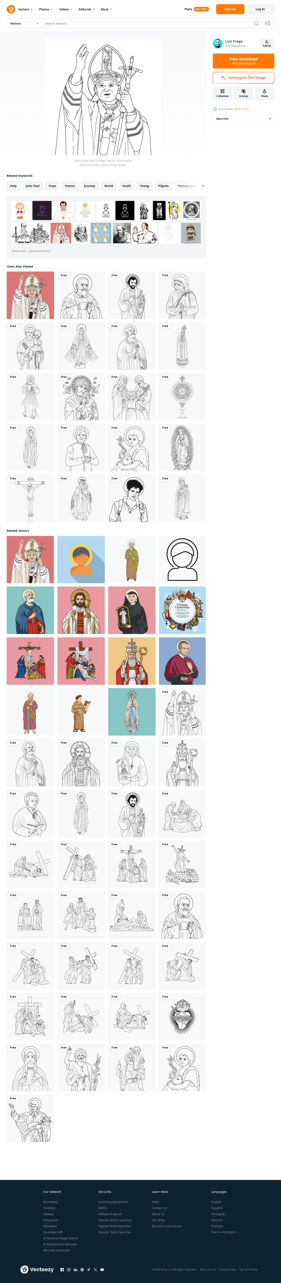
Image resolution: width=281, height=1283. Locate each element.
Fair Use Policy (248, 1269)
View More (191, 233)
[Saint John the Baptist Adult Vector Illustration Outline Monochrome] (81, 1067)
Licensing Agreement (113, 1202)
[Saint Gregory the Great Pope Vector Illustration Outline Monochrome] (182, 762)
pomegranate (187, 186)
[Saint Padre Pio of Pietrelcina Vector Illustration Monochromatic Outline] (81, 295)
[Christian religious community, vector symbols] (182, 610)
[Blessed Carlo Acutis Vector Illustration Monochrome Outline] (132, 498)
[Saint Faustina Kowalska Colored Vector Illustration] (132, 610)
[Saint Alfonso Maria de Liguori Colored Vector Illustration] (182, 661)
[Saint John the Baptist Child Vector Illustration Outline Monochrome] (132, 447)
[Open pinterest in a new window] (82, 1269)
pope (52, 186)
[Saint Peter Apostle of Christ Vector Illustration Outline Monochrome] (132, 346)
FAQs (155, 1202)
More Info (222, 119)
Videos (64, 9)
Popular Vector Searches (115, 1220)
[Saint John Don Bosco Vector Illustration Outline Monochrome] (81, 447)
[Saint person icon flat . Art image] (81, 559)
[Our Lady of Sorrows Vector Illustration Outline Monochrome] (182, 498)
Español (216, 1208)
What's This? (241, 109)
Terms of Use (208, 1269)
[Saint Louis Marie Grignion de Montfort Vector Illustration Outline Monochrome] (30, 1118)
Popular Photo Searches (114, 1226)
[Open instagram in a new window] (69, 1269)
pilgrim (163, 186)
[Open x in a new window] (95, 1269)
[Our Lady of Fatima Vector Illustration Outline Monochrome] (182, 346)
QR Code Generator (56, 1250)
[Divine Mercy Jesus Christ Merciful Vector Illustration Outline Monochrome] (30, 397)
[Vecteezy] (11, 9)
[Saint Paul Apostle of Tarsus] (30, 712)
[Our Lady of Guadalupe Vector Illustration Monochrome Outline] (182, 447)
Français (217, 1226)
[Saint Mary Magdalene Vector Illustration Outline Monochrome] (30, 1067)
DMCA (102, 1208)
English (216, 1202)
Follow (267, 45)
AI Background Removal (60, 1244)
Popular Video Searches (114, 1232)
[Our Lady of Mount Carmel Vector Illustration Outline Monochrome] (81, 498)
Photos (44, 9)
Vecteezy (49, 1208)
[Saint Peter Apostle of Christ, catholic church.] (131, 559)
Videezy (48, 1214)
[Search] (256, 23)
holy (13, 186)
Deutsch (217, 1220)
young (144, 186)
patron (70, 186)
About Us (158, 1214)
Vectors (23, 9)
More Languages (223, 1232)
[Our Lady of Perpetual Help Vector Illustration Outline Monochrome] (81, 397)
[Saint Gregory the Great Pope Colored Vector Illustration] (132, 661)
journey (89, 186)
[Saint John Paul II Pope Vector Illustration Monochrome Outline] (182, 712)
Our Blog (158, 1220)
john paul (33, 186)
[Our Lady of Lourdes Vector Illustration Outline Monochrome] (30, 447)
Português (218, 1214)
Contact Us (159, 1208)
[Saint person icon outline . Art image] (182, 559)
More (104, 9)
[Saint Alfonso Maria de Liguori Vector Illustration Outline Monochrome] (30, 813)
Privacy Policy (227, 1269)
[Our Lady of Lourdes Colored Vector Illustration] (132, 712)
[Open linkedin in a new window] (75, 1269)
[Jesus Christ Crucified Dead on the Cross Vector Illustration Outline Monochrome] (30, 498)
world (108, 186)
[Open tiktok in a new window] (88, 1269)
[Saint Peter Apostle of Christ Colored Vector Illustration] (30, 610)
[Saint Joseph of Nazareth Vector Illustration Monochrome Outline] (132, 295)
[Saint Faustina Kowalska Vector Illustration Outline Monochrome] (132, 762)
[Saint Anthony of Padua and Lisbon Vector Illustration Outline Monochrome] (30, 346)
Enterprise (50, 1220)
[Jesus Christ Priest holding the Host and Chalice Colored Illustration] (81, 610)
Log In (260, 9)
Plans (188, 9)
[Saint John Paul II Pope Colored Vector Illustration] (30, 295)
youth (126, 186)
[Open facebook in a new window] (62, 1269)
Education (50, 1226)
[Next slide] (199, 186)
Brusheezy (50, 1202)
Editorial (85, 9)
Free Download (243, 61)
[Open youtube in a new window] (102, 1269)
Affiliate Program (110, 1214)
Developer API (53, 1232)
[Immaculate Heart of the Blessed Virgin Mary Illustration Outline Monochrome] (182, 1016)
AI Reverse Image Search (60, 1238)
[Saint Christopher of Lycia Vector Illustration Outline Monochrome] (132, 1067)
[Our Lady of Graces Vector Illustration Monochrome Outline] (81, 346)
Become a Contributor (167, 1226)
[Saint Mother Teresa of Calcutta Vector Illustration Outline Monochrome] (182, 295)
